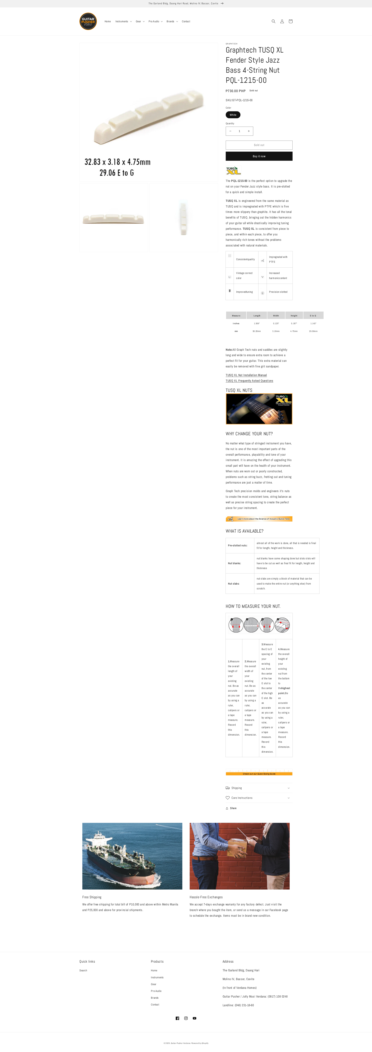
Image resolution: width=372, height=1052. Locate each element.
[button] (123, 21)
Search (83, 970)
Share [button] (233, 808)
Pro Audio (156, 991)
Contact (155, 1004)
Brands (155, 997)
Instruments (157, 977)
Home (154, 970)
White (233, 115)
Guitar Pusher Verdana (181, 1043)
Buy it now (259, 156)
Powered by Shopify (199, 1043)
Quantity (230, 123)
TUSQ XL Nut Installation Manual (246, 375)
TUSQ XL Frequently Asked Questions (249, 380)
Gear (153, 984)
